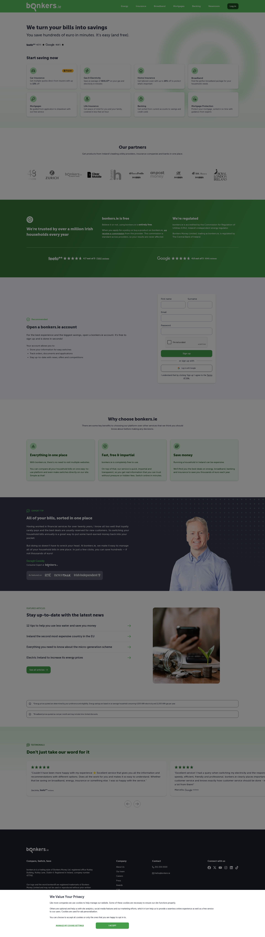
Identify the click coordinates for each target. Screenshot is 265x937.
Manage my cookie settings (70, 926)
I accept (112, 926)
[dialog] (132, 468)
